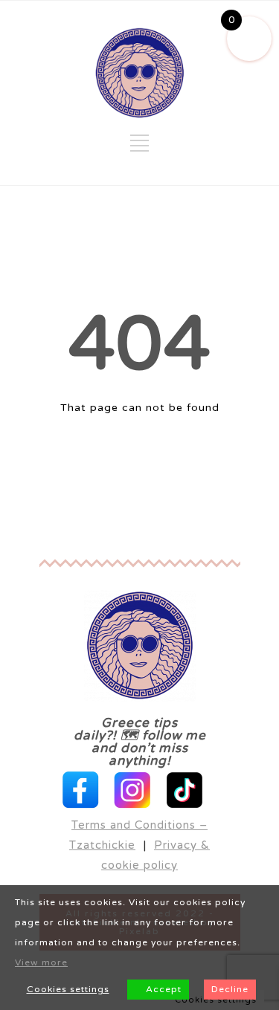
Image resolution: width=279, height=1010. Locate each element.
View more (41, 962)
